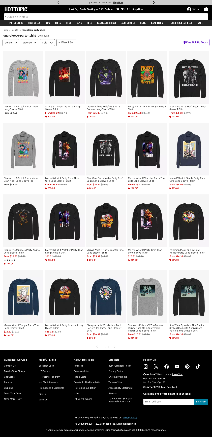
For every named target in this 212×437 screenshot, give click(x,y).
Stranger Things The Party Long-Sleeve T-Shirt (62, 108)
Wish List (43, 399)
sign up (201, 401)
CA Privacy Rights (117, 376)
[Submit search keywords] (6, 16)
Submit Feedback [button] (168, 387)
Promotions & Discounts (51, 388)
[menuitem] (206, 9)
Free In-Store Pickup (14, 371)
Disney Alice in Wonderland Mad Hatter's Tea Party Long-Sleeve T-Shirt (104, 328)
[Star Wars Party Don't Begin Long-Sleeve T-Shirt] (189, 77)
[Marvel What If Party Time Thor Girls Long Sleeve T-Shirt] (65, 149)
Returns (8, 382)
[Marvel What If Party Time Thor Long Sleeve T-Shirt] (147, 220)
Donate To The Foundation (87, 382)
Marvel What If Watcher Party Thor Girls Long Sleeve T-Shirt (147, 179)
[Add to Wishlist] (40, 54)
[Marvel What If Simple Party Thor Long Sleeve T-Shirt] (23, 296)
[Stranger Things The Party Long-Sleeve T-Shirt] (65, 77)
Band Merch (157, 23)
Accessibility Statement (120, 388)
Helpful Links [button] (47, 359)
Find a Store (80, 376)
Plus (68, 23)
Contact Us (10, 365)
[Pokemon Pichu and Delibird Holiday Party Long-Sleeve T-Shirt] (189, 220)
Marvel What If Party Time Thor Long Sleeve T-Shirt (145, 251)
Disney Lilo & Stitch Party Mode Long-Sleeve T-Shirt (21, 108)
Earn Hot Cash (46, 365)
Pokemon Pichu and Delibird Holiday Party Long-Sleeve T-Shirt (187, 251)
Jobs (76, 393)
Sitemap (112, 393)
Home (143, 23)
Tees (89, 23)
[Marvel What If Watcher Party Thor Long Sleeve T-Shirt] (65, 220)
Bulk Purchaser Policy (119, 365)
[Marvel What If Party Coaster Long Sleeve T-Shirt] (65, 296)
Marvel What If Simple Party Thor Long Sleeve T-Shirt (22, 326)
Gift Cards (9, 376)
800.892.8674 (143, 430)
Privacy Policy (115, 371)
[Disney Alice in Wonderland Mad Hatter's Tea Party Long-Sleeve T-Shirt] (106, 296)
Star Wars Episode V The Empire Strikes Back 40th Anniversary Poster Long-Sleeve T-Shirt (145, 328)
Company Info (81, 371)
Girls (58, 23)
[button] (193, 9)
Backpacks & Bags (107, 23)
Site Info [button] (113, 359)
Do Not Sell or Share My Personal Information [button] (120, 400)
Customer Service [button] (15, 359)
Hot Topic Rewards (48, 382)
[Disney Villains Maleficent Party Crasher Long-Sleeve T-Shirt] (106, 77)
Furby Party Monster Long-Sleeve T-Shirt (147, 108)
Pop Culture (16, 23)
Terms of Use (115, 382)
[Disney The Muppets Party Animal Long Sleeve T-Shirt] (23, 220)
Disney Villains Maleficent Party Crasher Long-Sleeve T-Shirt (104, 108)
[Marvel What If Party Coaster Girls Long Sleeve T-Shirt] (106, 220)
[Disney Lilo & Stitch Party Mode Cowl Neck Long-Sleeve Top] (23, 149)
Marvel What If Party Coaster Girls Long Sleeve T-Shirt (105, 251)
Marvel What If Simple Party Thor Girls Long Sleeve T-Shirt (187, 179)
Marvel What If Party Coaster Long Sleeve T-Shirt (64, 326)
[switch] (195, 42)
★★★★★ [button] (10, 260)
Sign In (42, 394)
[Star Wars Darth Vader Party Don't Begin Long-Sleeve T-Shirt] (106, 149)
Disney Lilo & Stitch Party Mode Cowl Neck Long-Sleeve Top (21, 179)
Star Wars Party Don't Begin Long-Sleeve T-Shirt (187, 108)
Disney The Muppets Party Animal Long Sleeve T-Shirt (22, 251)
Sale (200, 23)
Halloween (34, 23)
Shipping (8, 388)
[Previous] (58, 2)
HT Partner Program (49, 376)
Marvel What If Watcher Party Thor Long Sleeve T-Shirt (64, 251)
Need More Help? (13, 399)
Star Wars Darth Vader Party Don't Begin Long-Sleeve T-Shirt (105, 179)
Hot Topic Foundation (85, 388)
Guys (79, 23)
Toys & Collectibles (181, 23)
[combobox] (106, 16)
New (48, 23)
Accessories (128, 23)
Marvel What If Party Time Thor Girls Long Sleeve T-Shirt (62, 179)
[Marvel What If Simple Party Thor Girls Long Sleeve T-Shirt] (189, 149)
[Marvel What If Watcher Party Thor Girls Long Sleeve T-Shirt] (147, 149)
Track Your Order (12, 393)
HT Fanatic (44, 371)
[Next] (153, 2)
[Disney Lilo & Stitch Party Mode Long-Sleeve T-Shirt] (23, 77)
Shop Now (118, 2)
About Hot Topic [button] (84, 359)
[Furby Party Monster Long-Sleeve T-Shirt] (147, 77)
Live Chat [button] (177, 374)
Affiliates (78, 365)
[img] (145, 366)
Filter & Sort (68, 42)
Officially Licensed (83, 399)
